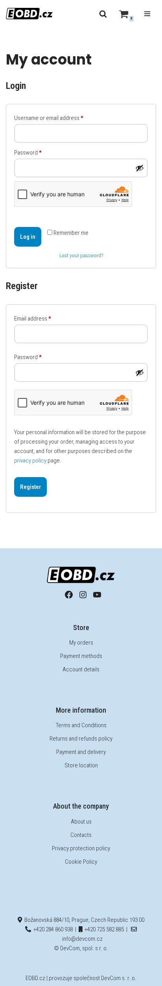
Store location (81, 765)
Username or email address (48, 118)
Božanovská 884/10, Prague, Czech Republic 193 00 (83, 919)
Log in (27, 236)
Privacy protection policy (81, 848)
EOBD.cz (35, 978)
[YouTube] (97, 594)
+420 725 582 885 (103, 929)
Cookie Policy (81, 861)
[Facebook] (69, 594)
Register (30, 486)
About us (81, 821)
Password (28, 152)
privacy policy (30, 460)
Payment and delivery (81, 752)
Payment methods (81, 656)
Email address (32, 318)
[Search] (103, 14)
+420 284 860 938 (52, 929)
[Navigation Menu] (147, 13)
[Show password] (139, 168)
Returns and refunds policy (81, 738)
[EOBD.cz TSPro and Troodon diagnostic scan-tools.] (29, 13)
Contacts (81, 835)
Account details (81, 669)
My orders (81, 642)
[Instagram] (83, 594)
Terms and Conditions (81, 725)
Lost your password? (81, 255)
